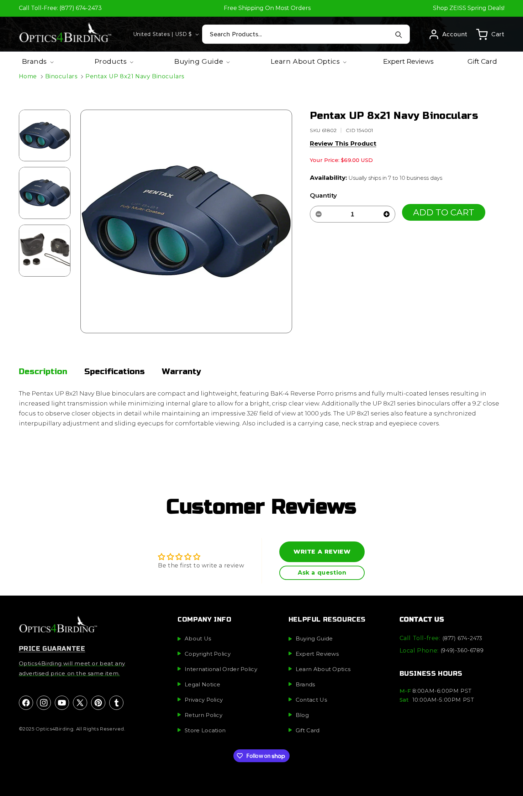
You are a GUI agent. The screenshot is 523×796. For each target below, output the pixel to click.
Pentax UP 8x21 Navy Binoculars (134, 76)
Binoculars (61, 76)
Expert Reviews (317, 653)
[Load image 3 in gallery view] (45, 251)
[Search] (399, 34)
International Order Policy (221, 668)
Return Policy (203, 714)
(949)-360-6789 (462, 650)
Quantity (323, 195)
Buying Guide (314, 638)
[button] (490, 34)
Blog (302, 714)
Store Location (205, 730)
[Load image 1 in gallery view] (45, 136)
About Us (198, 638)
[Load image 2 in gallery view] (45, 193)
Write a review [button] (322, 551)
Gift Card (308, 730)
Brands (305, 684)
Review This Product (343, 143)
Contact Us (311, 699)
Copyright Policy (208, 653)
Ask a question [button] (322, 572)
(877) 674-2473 (462, 637)
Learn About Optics (323, 668)
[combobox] (306, 34)
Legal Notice (203, 684)
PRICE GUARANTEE (52, 648)
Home (28, 76)
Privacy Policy (204, 699)
